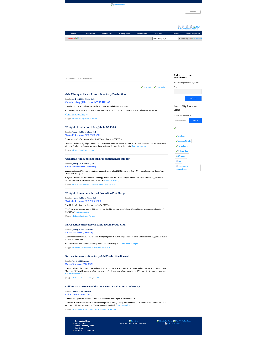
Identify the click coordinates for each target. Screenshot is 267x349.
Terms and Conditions (84, 330)
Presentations (141, 34)
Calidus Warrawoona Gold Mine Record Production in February (102, 286)
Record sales (106, 248)
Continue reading (76, 114)
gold (73, 118)
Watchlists (90, 34)
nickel (90, 278)
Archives (71, 39)
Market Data (107, 34)
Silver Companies (193, 34)
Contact (158, 34)
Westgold (92, 150)
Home (73, 34)
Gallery (176, 34)
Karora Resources (81, 248)
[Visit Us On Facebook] (182, 321)
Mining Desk (89, 99)
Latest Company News (84, 326)
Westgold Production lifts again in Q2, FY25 (90, 127)
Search (195, 120)
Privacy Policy (81, 323)
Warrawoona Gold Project (107, 309)
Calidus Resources (78, 309)
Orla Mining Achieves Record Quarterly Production (95, 94)
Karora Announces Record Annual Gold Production (95, 224)
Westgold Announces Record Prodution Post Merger (96, 193)
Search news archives (185, 111)
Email (176, 87)
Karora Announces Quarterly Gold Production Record (97, 256)
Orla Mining (79, 118)
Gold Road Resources (82, 184)
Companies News (82, 321)
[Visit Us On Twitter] (165, 321)
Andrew (90, 229)
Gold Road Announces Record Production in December (97, 158)
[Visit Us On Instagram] (174, 323)
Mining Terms (124, 34)
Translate (198, 38)
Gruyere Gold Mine (96, 184)
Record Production (90, 118)
